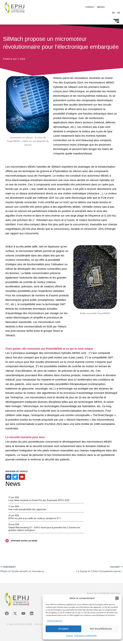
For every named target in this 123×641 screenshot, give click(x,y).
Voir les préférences (101, 628)
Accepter (63, 628)
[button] (117, 598)
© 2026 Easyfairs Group (19, 624)
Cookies (69, 635)
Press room (41, 624)
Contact (90, 7)
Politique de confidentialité (85, 635)
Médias (101, 7)
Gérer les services (54, 621)
